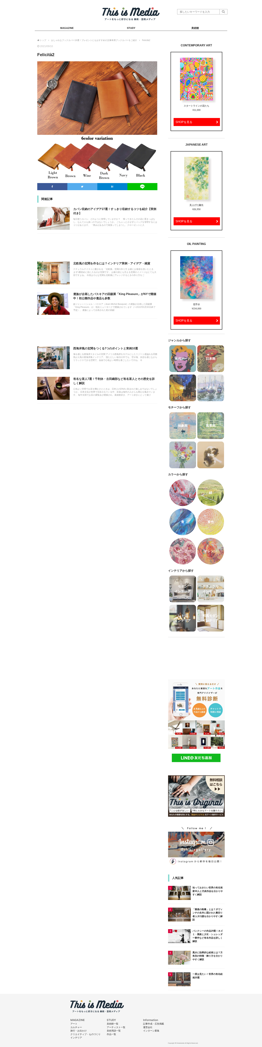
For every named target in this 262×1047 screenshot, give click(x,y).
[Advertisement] (97, 249)
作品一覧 (111, 1034)
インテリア (76, 1037)
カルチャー (76, 1027)
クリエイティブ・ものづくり (85, 1034)
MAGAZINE (67, 28)
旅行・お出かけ (78, 1030)
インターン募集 (151, 1030)
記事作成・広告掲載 (153, 1023)
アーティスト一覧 (116, 1027)
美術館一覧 (112, 1023)
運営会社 (147, 1027)
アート (73, 1023)
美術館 (195, 28)
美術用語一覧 (114, 1030)
